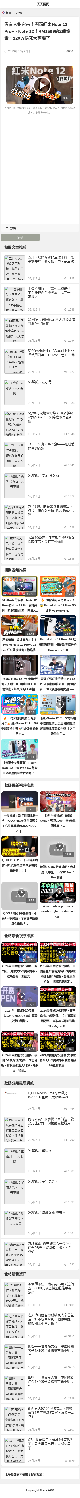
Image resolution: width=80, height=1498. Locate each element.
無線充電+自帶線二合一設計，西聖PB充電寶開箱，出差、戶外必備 (51, 1248)
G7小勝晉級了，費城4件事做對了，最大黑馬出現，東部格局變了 (51, 1444)
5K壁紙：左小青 (40, 382)
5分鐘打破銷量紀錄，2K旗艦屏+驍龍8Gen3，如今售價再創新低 (50, 417)
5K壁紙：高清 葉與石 (43, 475)
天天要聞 (43, 4)
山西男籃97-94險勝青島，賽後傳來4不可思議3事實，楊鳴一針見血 (51, 1413)
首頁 (8, 12)
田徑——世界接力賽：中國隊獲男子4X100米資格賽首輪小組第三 (51, 1350)
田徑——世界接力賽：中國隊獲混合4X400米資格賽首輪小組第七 (51, 1381)
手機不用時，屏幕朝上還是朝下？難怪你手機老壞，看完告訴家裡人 (51, 293)
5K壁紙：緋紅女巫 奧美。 (47, 1212)
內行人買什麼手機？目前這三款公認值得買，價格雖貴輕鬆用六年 (51, 1123)
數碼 (19, 12)
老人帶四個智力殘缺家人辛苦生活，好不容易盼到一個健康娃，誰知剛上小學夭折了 (51, 1319)
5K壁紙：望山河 (40, 1150)
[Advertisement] (40, 157)
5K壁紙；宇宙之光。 (43, 1181)
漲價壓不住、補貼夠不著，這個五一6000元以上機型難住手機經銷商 (51, 1288)
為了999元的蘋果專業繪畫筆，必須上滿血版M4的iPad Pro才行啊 (51, 511)
